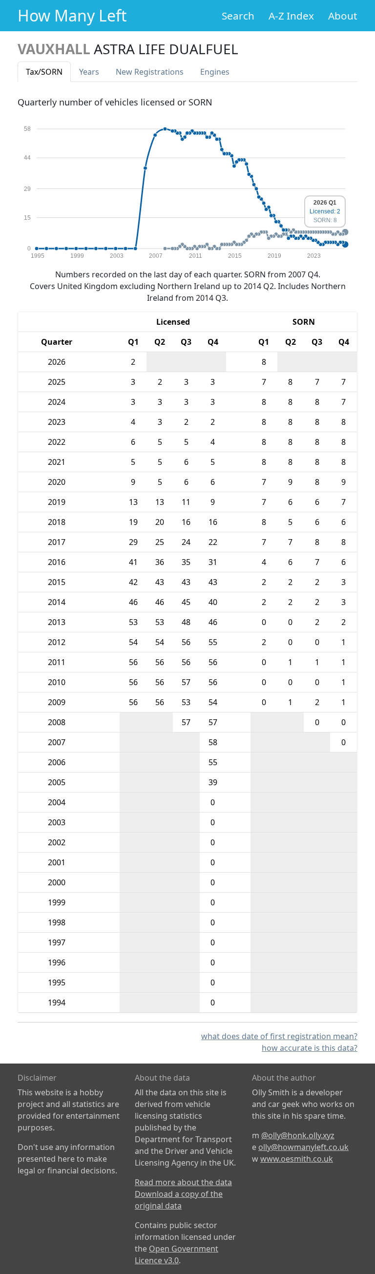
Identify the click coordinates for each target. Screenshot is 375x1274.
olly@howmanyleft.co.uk (303, 1147)
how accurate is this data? (309, 1048)
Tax (44, 71)
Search (238, 15)
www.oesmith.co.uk (296, 1158)
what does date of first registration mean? (279, 1036)
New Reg (150, 71)
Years (89, 71)
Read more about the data (183, 1182)
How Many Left (72, 15)
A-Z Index (291, 15)
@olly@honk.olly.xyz (297, 1135)
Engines (214, 71)
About (342, 15)
